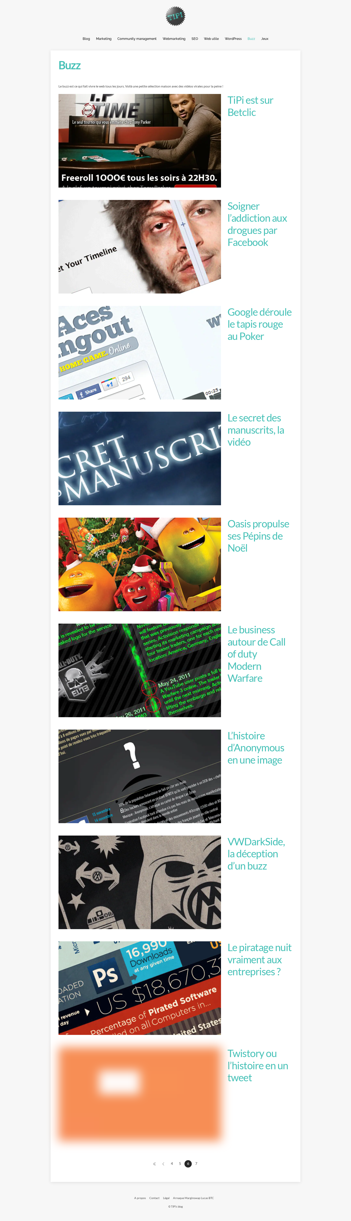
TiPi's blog (177, 1206)
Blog (86, 39)
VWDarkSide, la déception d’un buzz (256, 853)
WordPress (233, 39)
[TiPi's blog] (175, 24)
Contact (154, 1198)
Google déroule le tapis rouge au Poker (260, 324)
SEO (195, 39)
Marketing (104, 39)
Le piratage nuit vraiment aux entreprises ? (260, 959)
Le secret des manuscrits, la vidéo (256, 429)
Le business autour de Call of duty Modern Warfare (257, 653)
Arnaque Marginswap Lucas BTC (193, 1198)
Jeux (264, 39)
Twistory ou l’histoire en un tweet (258, 1065)
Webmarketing (174, 39)
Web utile (211, 39)
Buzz (251, 39)
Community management (137, 39)
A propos (140, 1198)
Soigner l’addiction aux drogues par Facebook (257, 224)
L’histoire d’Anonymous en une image (256, 747)
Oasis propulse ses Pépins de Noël (258, 535)
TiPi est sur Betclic (250, 106)
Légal (166, 1198)
